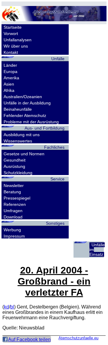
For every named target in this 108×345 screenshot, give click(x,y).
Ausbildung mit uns (22, 134)
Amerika (11, 77)
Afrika (9, 90)
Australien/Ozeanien (23, 96)
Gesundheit (15, 160)
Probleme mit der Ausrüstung (31, 121)
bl (12, 306)
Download (13, 217)
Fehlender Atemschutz (25, 115)
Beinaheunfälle (18, 109)
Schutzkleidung (18, 172)
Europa (10, 71)
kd (6, 306)
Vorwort (11, 33)
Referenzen (15, 204)
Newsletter (14, 185)
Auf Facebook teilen (29, 339)
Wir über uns (16, 46)
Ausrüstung (14, 166)
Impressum (14, 236)
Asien (9, 84)
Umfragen (13, 210)
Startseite (13, 27)
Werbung (12, 229)
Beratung (12, 191)
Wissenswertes (18, 141)
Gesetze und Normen (24, 153)
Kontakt (11, 52)
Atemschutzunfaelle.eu (78, 338)
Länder (10, 65)
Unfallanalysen (18, 39)
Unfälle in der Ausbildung (27, 103)
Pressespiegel (17, 198)
